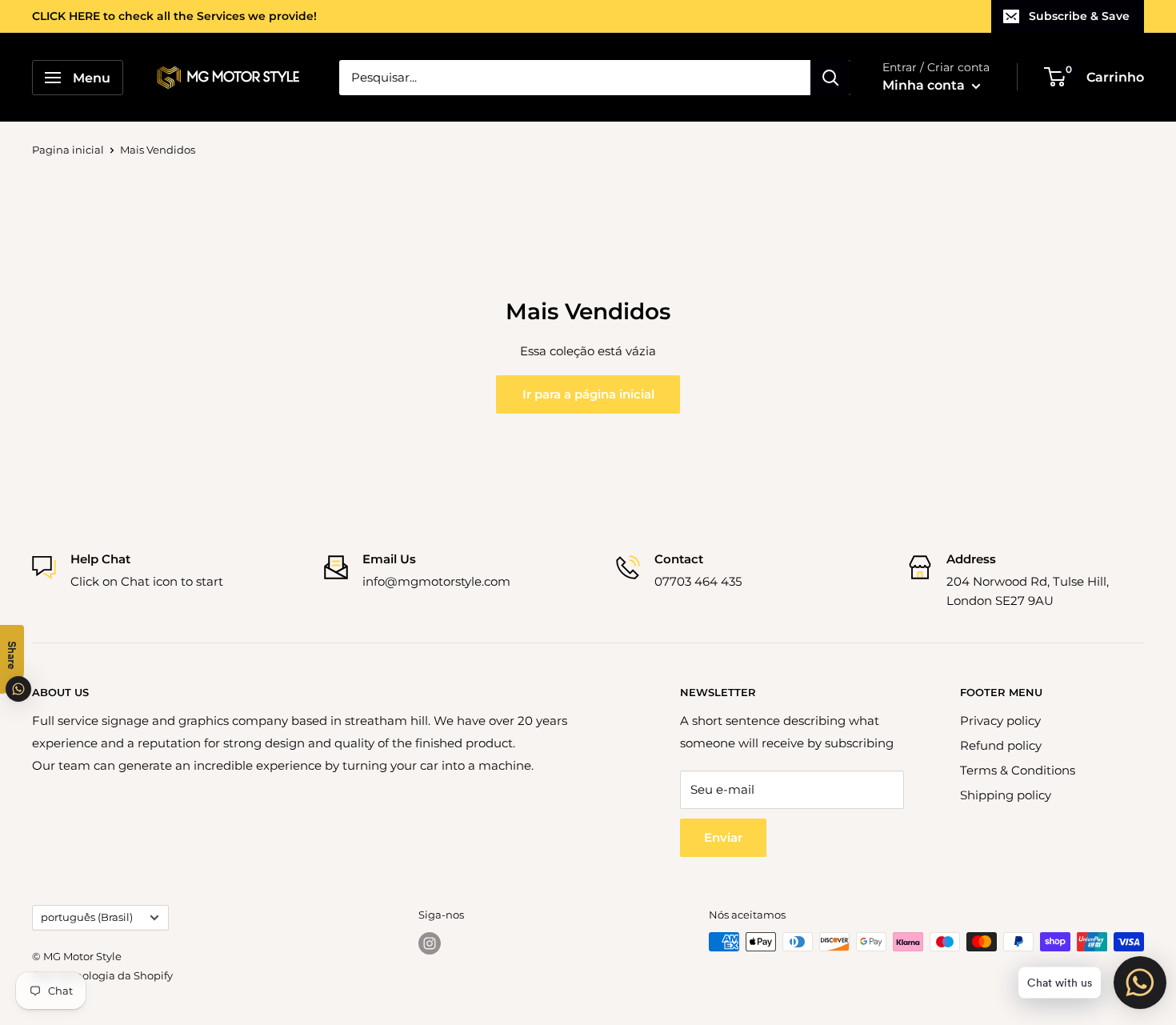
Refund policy (1001, 745)
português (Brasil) (87, 917)
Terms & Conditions (1017, 770)
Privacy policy (1000, 720)
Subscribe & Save (1079, 16)
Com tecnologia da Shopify (102, 975)
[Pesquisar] (830, 77)
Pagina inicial (68, 149)
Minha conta (925, 85)
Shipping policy (1005, 795)
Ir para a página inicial (588, 394)
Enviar (723, 837)
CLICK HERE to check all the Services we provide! (174, 16)
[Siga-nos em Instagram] (429, 943)
